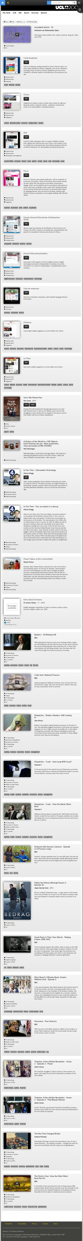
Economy (35, 13)
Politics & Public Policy (12, 784)
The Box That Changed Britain (47, 1134)
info (26, 62)
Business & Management (13, 740)
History (8, 546)
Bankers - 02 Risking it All (45, 635)
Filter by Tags (33, 21)
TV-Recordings (10, 653)
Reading (8, 620)
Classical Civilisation (11, 1003)
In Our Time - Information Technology (40, 470)
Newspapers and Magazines (13, 155)
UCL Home (6, 13)
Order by (19, 21)
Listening (8, 81)
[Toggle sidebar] (80, 10)
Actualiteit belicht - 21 (43, 27)
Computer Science (11, 494)
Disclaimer (8, 1224)
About (56, 1224)
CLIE (14, 13)
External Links (10, 77)
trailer (33, 404)
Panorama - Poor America (45, 1021)
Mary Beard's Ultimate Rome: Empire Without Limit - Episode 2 (50, 978)
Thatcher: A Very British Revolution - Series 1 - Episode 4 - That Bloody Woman (53, 1099)
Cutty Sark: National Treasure (47, 675)
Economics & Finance (12, 544)
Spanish (44, 13)
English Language (11, 959)
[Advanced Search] (49, 3)
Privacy (34, 1224)
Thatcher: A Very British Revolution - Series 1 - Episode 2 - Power (53, 1063)
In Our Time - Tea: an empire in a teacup (41, 507)
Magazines (9, 117)
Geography (9, 1156)
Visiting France (10, 240)
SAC (20, 13)
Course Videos (10, 45)
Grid (12, 21)
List (6, 21)
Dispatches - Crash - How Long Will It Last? (53, 762)
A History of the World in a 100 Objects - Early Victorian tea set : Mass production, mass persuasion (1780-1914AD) (41, 444)
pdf (26, 477)
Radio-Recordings (11, 460)
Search (26, 13)
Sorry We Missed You (33, 398)
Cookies (45, 1224)
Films (7, 424)
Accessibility (22, 1224)
